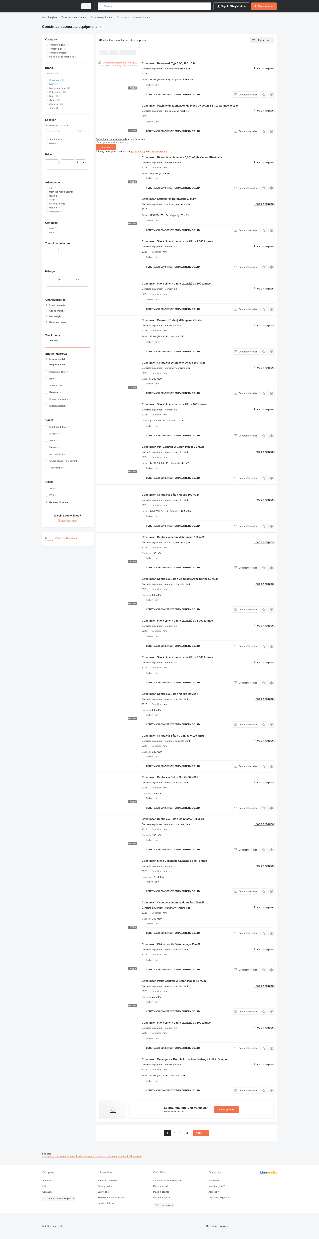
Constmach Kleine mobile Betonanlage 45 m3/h (171, 944)
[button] (264, 94)
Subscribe (106, 147)
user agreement (159, 151)
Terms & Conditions (108, 1180)
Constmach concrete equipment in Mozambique (67, 1156)
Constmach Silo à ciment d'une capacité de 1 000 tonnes (177, 620)
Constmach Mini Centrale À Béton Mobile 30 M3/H (173, 446)
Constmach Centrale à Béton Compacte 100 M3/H (173, 819)
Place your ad (226, 1109)
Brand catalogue (106, 1203)
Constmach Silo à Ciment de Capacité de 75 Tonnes (174, 860)
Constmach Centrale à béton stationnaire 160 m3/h (173, 537)
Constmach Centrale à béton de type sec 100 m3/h (173, 362)
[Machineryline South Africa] (59, 6)
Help (44, 1186)
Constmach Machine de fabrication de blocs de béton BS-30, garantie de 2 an (190, 105)
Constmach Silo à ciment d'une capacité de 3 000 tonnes (177, 657)
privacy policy (138, 151)
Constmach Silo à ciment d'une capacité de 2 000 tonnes (177, 241)
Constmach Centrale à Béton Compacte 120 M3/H (173, 735)
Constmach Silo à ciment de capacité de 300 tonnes (174, 404)
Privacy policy (105, 1186)
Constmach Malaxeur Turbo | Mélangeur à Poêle (172, 320)
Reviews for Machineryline (111, 1197)
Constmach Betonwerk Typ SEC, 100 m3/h (168, 63)
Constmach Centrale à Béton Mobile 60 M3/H (170, 693)
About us (47, 1180)
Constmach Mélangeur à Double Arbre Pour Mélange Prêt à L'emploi (184, 1059)
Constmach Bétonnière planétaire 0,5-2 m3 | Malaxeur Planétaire (182, 157)
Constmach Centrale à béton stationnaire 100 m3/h (173, 902)
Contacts (47, 1191)
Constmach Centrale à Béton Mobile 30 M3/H (170, 777)
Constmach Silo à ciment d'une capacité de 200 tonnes (176, 283)
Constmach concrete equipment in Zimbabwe (117, 1156)
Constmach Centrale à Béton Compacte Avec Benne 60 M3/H (180, 578)
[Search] (101, 6)
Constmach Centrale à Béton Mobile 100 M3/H (170, 494)
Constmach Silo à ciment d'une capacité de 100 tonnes (176, 1022)
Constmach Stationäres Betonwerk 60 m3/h (169, 199)
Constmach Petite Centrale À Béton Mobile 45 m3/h (174, 981)
